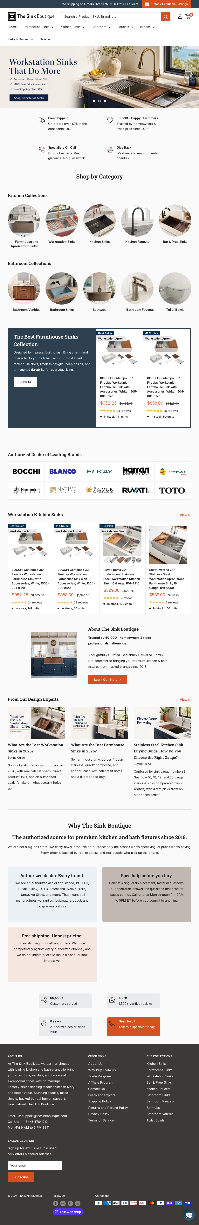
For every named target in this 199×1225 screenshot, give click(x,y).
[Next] (190, 377)
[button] (189, 1215)
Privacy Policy (98, 1114)
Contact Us (96, 1089)
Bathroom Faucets (160, 1101)
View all (186, 515)
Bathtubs (153, 1108)
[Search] (165, 16)
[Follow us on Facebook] (55, 1203)
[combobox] (111, 16)
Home (12, 27)
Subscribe (21, 1177)
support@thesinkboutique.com (44, 1116)
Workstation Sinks (160, 1076)
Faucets (123, 27)
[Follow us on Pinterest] (70, 1203)
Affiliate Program (100, 1082)
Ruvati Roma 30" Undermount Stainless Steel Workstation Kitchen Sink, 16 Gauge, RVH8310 (121, 576)
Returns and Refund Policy (108, 1108)
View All (25, 382)
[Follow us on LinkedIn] (77, 1203)
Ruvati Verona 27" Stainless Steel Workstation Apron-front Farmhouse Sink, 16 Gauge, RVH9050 (166, 579)
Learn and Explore (102, 1095)
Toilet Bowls (155, 1120)
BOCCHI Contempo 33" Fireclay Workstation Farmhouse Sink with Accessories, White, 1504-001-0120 (165, 387)
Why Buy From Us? (103, 1070)
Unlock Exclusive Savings (169, 4)
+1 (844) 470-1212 (34, 1122)
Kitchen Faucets (158, 1089)
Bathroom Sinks (158, 1095)
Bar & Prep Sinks (159, 1082)
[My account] (180, 16)
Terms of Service (101, 1120)
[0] (188, 16)
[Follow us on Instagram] (63, 1203)
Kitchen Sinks (70, 27)
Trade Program (99, 1076)
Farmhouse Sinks (36, 27)
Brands (145, 27)
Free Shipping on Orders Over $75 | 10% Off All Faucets (99, 4)
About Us (95, 1064)
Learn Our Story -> (107, 680)
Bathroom (99, 27)
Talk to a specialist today (137, 1027)
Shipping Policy (99, 1101)
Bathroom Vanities (160, 1114)
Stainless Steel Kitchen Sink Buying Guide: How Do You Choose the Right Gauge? (158, 751)
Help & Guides (18, 39)
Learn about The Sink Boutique (31, 1104)
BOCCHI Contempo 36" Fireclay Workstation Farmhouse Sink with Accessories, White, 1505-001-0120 (118, 387)
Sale (43, 39)
